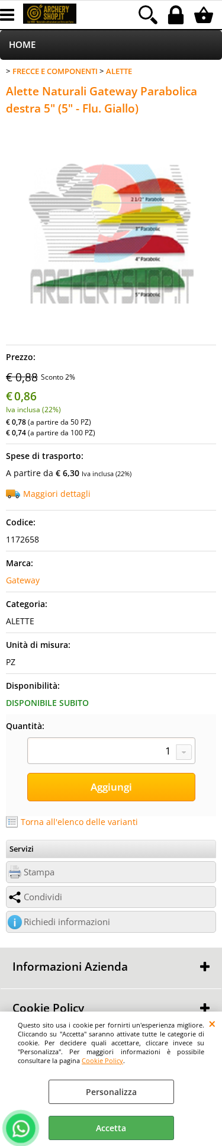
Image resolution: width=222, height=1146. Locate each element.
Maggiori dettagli (57, 493)
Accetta (111, 1128)
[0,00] (205, 15)
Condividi (43, 897)
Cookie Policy (102, 1060)
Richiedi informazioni (67, 922)
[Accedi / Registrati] (177, 15)
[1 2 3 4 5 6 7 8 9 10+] (111, 752)
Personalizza (111, 1091)
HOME (22, 44)
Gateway (23, 580)
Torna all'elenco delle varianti (79, 821)
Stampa (39, 872)
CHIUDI (212, 1023)
